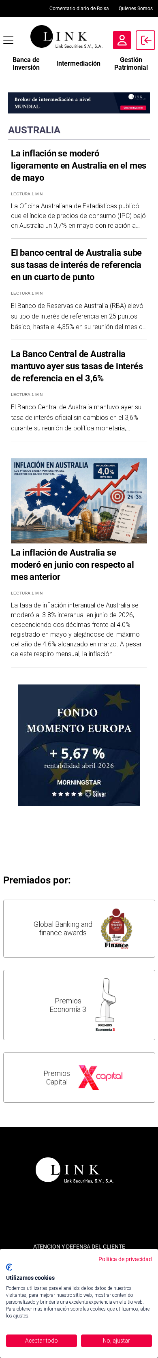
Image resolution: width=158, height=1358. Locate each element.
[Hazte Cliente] (122, 40)
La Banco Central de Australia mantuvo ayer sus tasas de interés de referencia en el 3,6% (77, 366)
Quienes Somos (136, 8)
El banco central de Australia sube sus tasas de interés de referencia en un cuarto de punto (76, 265)
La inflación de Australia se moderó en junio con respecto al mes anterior (72, 564)
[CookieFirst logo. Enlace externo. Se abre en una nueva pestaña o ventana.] (9, 1267)
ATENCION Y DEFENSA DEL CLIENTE (79, 1246)
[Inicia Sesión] (145, 40)
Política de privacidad (125, 1259)
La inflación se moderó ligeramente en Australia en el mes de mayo (78, 165)
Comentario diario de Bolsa (79, 8)
